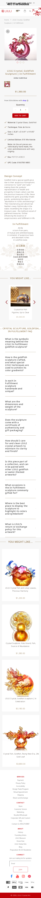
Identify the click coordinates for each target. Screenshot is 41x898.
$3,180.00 (20, 708)
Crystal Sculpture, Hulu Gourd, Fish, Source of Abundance (21, 644)
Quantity (20, 105)
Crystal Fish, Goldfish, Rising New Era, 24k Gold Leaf (21, 755)
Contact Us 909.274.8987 (20, 824)
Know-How (20, 841)
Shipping (20, 795)
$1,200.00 (20, 598)
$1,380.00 (20, 653)
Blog (20, 847)
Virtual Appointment (20, 792)
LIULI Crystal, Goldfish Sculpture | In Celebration (20, 700)
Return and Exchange (20, 798)
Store (20, 806)
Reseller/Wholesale (20, 815)
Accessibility (20, 786)
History (20, 832)
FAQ (20, 821)
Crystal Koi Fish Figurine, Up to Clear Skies (20, 311)
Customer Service (20, 809)
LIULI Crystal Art (23, 895)
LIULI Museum (20, 838)
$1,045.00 (20, 317)
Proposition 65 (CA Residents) (20, 850)
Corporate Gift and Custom (20, 818)
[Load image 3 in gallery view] (23, 62)
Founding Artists (20, 835)
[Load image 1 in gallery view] (17, 62)
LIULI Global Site (20, 844)
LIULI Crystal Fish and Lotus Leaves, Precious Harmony (20, 589)
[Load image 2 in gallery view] (20, 62)
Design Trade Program (21, 789)
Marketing (20, 812)
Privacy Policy (20, 783)
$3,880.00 (20, 764)
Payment (20, 780)
